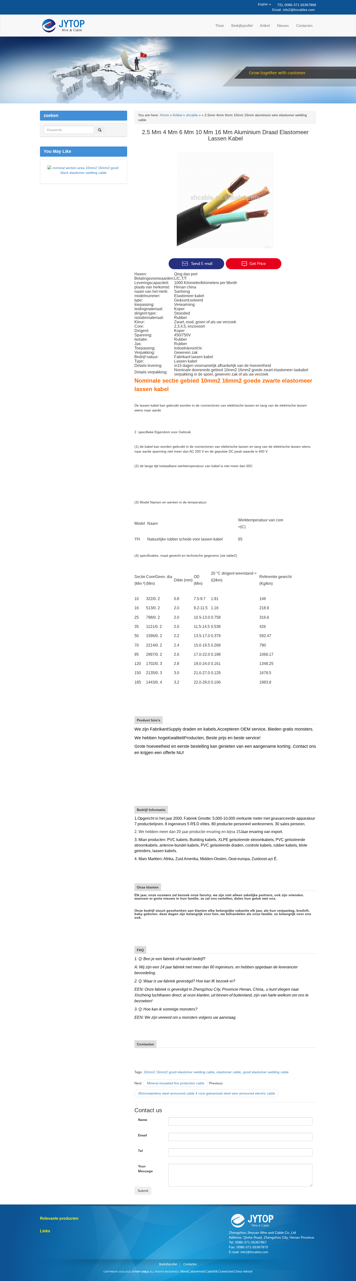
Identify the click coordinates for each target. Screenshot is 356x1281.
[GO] (100, 129)
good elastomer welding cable (266, 1072)
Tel (140, 1151)
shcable (192, 115)
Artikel (265, 25)
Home (164, 115)
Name (142, 1120)
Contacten (304, 25)
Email (142, 1135)
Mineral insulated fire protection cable (175, 1083)
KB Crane (220, 1271)
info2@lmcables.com (299, 10)
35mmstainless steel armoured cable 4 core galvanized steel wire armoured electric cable (206, 1093)
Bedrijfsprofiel (242, 25)
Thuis (219, 25)
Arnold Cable (205, 1271)
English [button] (263, 4)
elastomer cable (229, 1072)
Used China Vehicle (239, 1271)
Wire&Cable (188, 1271)
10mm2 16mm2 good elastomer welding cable (179, 1072)
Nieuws (283, 25)
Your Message (145, 1168)
